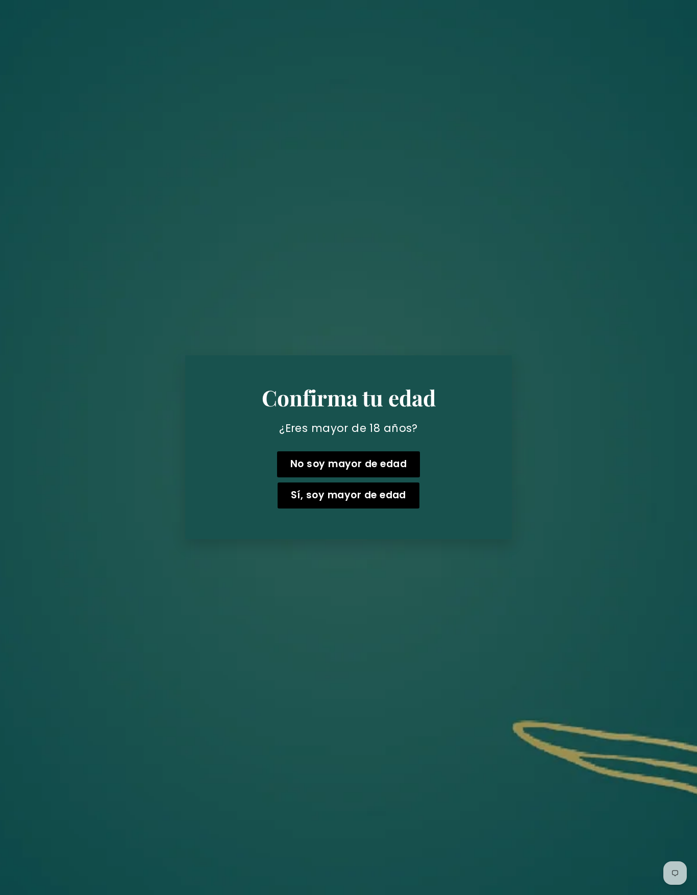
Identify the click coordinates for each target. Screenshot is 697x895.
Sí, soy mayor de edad (348, 495)
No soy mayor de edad (348, 464)
